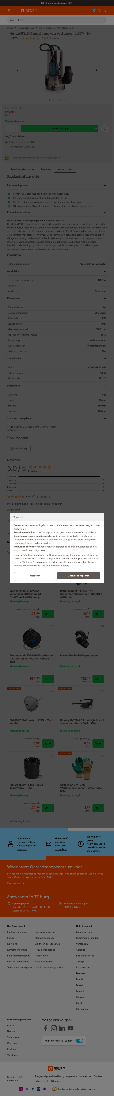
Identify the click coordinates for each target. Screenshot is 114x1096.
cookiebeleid (62, 565)
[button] (78, 575)
